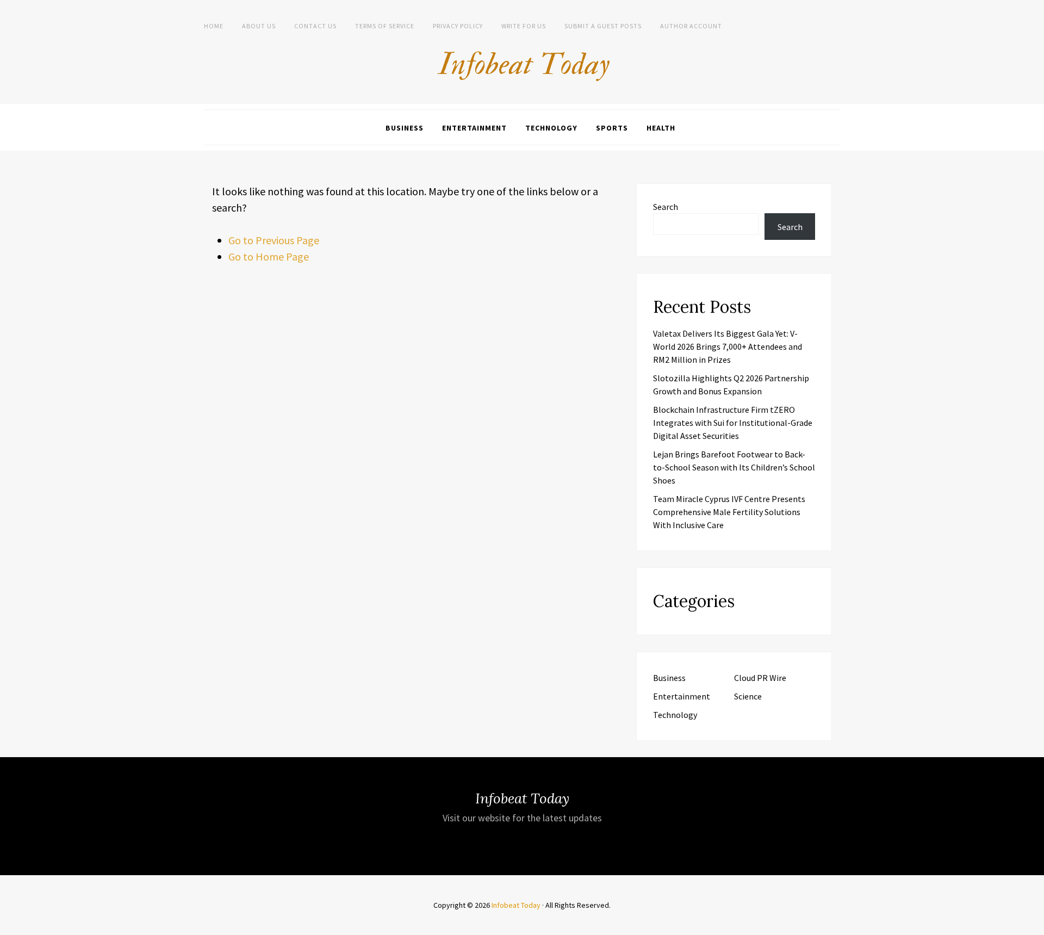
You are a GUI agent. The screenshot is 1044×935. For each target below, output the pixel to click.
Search (665, 206)
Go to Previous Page (273, 240)
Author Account (691, 26)
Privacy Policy (458, 26)
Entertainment (474, 128)
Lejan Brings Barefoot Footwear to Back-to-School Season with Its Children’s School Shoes (734, 467)
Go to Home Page (268, 256)
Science (748, 696)
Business (405, 128)
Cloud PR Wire (760, 677)
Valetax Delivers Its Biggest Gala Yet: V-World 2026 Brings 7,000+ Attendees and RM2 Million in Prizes (727, 346)
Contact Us (315, 26)
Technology (551, 128)
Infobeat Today (516, 905)
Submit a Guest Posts (603, 26)
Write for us (523, 26)
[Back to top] (1033, 924)
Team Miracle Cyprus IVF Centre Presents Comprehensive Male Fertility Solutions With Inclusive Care (729, 511)
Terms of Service (384, 26)
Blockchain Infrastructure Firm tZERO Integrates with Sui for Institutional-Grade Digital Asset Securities (732, 422)
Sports (612, 128)
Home (213, 26)
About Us (259, 26)
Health (661, 128)
